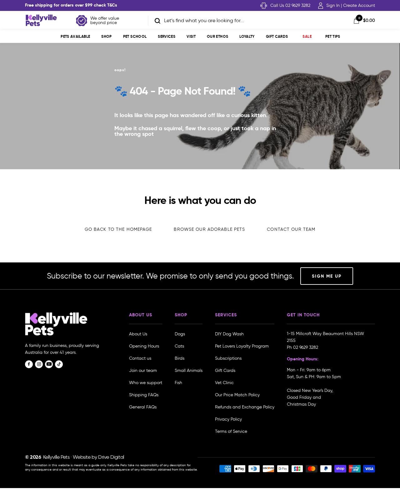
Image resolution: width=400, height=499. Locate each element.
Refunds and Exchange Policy (244, 407)
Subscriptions (228, 358)
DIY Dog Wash (229, 334)
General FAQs (143, 407)
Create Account (359, 5)
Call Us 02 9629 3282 (290, 5)
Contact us (140, 358)
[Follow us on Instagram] (39, 364)
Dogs (180, 334)
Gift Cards (277, 36)
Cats (179, 346)
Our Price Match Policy (237, 395)
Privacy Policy (228, 419)
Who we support (145, 382)
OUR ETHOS (217, 36)
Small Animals (188, 370)
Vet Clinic (224, 382)
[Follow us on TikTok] (59, 364)
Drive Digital (111, 457)
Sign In (333, 5)
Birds (179, 358)
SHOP (106, 36)
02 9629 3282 (305, 347)
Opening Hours (144, 346)
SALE (306, 36)
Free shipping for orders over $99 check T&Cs (71, 5)
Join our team (143, 370)
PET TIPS (332, 36)
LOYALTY (247, 36)
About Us (138, 334)
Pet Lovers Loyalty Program (242, 346)
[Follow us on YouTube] (49, 364)
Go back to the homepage (118, 229)
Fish (178, 382)
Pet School (135, 36)
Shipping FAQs (143, 395)
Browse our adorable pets (209, 229)
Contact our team (291, 229)
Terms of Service (231, 431)
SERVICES (166, 36)
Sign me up (327, 276)
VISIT (191, 36)
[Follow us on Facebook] (29, 364)
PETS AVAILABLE (75, 36)
